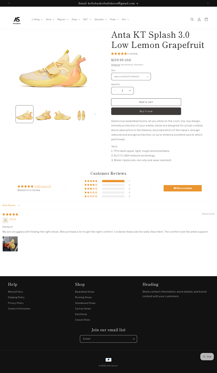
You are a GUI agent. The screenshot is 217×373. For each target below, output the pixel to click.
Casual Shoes (82, 319)
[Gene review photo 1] (10, 244)
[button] (37, 19)
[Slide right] (95, 114)
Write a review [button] (182, 188)
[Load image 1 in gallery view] (24, 114)
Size (113, 70)
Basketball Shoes (84, 291)
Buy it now (146, 111)
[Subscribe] (133, 339)
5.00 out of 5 (43, 186)
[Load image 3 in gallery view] (62, 114)
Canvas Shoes (83, 308)
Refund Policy (15, 291)
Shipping (115, 64)
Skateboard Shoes (85, 303)
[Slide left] (11, 114)
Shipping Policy (16, 297)
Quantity (115, 84)
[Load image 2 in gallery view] (43, 114)
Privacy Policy (16, 303)
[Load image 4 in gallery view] (81, 114)
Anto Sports (112, 366)
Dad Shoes (81, 314)
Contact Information (19, 308)
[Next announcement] (207, 3)
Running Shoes (83, 297)
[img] (10, 214)
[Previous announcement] (9, 3)
